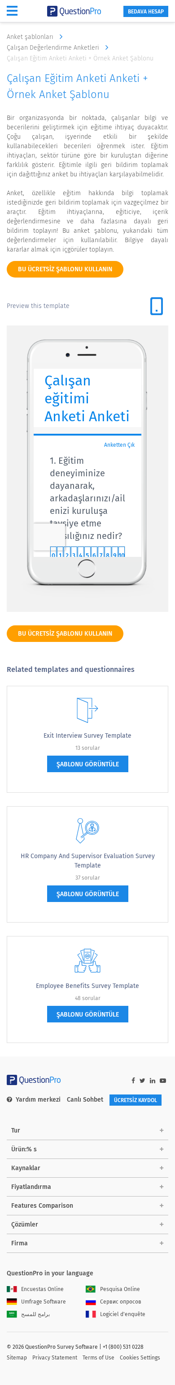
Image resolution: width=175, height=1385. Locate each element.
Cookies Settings (140, 1358)
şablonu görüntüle (88, 764)
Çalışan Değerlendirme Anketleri (54, 47)
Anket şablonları (31, 37)
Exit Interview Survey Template (87, 736)
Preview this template (38, 306)
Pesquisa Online (120, 1289)
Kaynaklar (25, 1168)
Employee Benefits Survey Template (87, 986)
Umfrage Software (43, 1302)
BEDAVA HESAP (146, 12)
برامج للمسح (35, 1314)
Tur (15, 1130)
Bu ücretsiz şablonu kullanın (65, 269)
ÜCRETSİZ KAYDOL (135, 1100)
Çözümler (24, 1224)
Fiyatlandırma (31, 1187)
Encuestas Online (42, 1289)
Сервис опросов (120, 1302)
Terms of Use (98, 1358)
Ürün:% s (24, 1149)
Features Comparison (42, 1206)
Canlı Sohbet (85, 1099)
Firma (19, 1243)
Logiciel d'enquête (122, 1314)
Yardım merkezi (38, 1099)
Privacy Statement (54, 1358)
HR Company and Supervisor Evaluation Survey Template (88, 860)
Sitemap (17, 1358)
